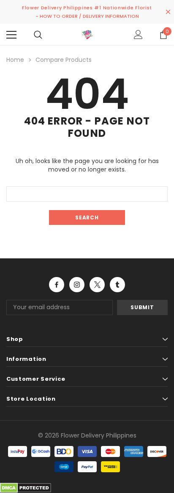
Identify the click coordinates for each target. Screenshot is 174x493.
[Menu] (11, 35)
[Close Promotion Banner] (168, 12)
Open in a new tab (56, 284)
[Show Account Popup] (138, 34)
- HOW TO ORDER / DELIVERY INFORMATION (87, 16)
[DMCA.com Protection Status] (25, 487)
